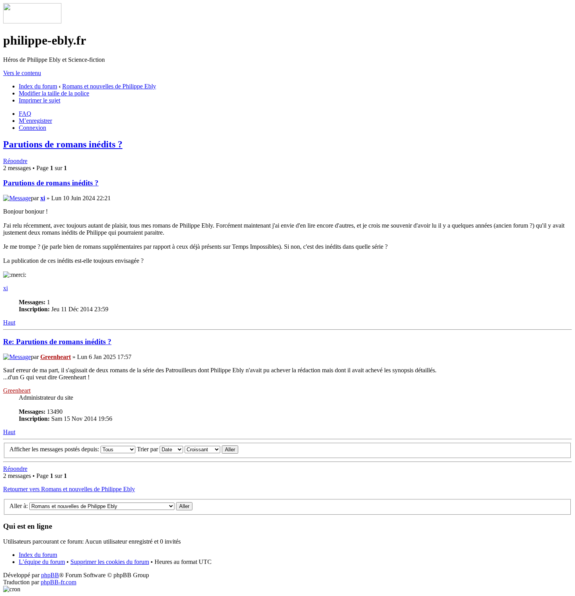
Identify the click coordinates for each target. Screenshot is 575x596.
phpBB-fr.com (58, 582)
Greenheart (55, 357)
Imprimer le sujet (39, 100)
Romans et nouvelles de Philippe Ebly (109, 86)
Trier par (148, 449)
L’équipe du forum (42, 561)
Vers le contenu (22, 73)
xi (42, 198)
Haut (9, 322)
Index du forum (38, 86)
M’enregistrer (35, 120)
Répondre (15, 161)
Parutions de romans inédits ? (62, 144)
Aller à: (18, 506)
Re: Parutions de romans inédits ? (57, 341)
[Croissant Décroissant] (211, 449)
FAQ (25, 113)
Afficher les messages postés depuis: (55, 449)
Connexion (32, 127)
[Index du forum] (32, 21)
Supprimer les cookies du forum (109, 561)
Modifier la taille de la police (54, 93)
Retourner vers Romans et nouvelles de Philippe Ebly (69, 489)
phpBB (50, 575)
